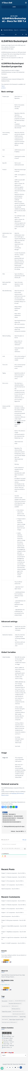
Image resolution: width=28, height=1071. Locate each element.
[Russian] (10, 1052)
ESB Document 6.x (16, 1008)
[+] (19, 848)
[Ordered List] (9, 848)
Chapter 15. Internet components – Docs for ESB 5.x (13, 873)
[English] (3, 1052)
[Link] (16, 848)
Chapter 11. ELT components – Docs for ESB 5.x (12, 884)
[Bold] (2, 848)
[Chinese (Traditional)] (2, 1052)
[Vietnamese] (13, 1052)
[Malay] (9, 1052)
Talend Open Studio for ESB (9, 819)
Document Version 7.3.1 (8, 816)
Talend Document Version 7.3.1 (10, 818)
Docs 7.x (16, 30)
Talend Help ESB (5, 1019)
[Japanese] (8, 1052)
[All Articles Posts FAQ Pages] (14, 34)
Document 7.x (12, 814)
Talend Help (20, 818)
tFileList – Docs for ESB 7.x (17, 831)
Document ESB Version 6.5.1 (15, 1003)
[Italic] (4, 848)
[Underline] (6, 848)
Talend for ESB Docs (8, 30)
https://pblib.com (5, 984)
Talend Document (19, 816)
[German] (5, 1052)
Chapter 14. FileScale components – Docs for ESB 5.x (13, 877)
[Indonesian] (6, 1052)
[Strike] (7, 848)
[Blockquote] (12, 848)
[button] (26, 2)
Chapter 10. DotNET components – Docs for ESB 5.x (13, 943)
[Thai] (11, 1052)
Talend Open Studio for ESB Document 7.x (12, 821)
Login (14, 6)
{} (17, 848)
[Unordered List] (11, 848)
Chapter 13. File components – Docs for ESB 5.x (12, 881)
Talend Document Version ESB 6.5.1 (10, 1016)
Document (6, 814)
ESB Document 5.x (15, 1006)
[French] (4, 1052)
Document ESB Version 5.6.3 (20, 1000)
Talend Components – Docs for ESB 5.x (10, 888)
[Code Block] (14, 848)
